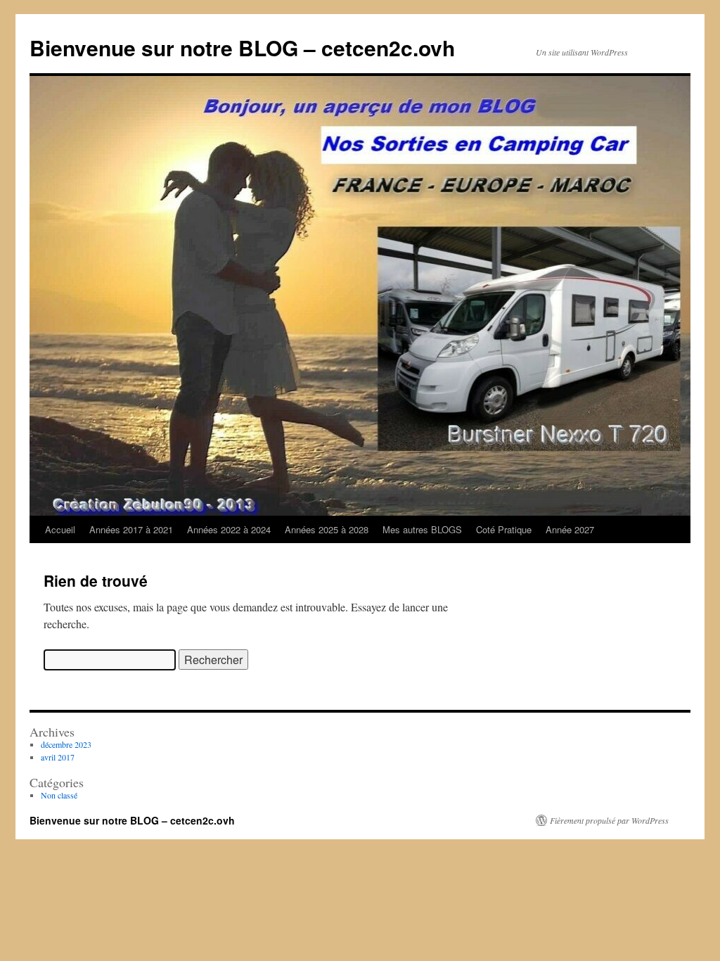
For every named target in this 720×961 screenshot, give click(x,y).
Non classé (59, 795)
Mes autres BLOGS (422, 529)
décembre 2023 (66, 744)
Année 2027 (570, 529)
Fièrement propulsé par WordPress (609, 820)
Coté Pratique (504, 529)
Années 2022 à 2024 (229, 529)
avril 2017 (58, 757)
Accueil (60, 529)
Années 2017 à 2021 (131, 529)
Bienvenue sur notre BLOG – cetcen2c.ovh (242, 47)
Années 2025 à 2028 (326, 529)
